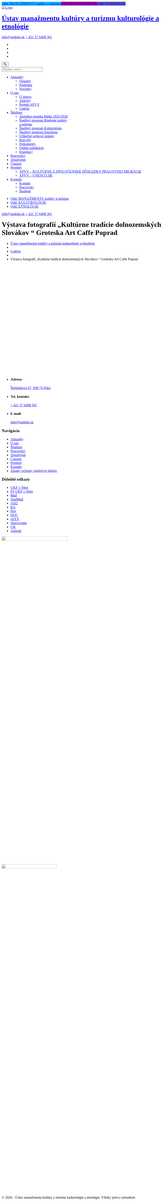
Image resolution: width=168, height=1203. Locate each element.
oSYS (14, 519)
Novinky (25, 89)
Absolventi (18, 160)
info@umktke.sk (13, 37)
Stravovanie (18, 523)
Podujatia (25, 85)
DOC (14, 515)
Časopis (15, 163)
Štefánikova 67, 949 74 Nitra (30, 388)
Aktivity (25, 101)
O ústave (25, 97)
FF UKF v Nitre (21, 491)
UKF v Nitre (19, 487)
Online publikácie (31, 148)
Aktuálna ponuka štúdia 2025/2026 (43, 116)
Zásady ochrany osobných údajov (33, 471)
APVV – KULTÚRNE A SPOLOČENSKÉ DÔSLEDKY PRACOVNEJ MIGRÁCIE (80, 171)
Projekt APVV (29, 104)
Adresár (15, 531)
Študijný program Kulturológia (40, 128)
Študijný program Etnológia (38, 132)
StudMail (16, 499)
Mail (13, 495)
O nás (14, 93)
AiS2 (14, 503)
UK (13, 527)
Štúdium (16, 112)
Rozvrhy (25, 140)
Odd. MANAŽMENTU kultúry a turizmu (31, 3)
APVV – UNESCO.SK (35, 175)
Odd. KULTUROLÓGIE (79, 3)
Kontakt (16, 179)
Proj (13, 511)
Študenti (25, 191)
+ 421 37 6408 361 (39, 37)
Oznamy (25, 81)
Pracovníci (17, 156)
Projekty (16, 167)
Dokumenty (27, 144)
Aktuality (16, 77)
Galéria (24, 108)
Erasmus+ (26, 152)
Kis (12, 507)
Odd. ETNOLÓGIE (111, 3)
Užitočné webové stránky (36, 136)
